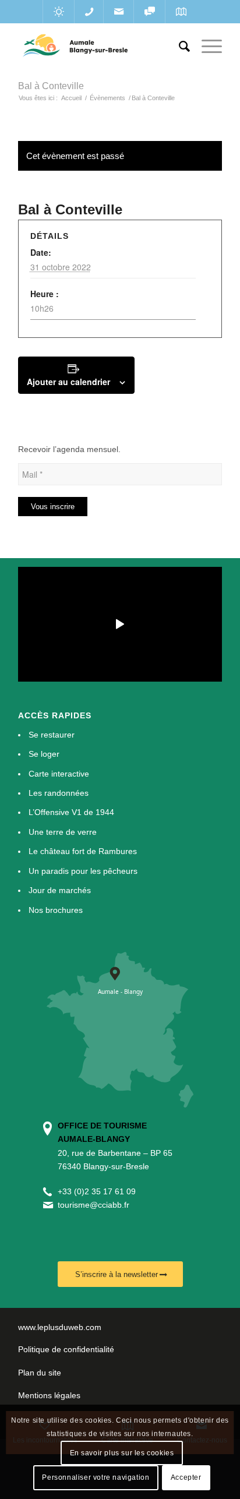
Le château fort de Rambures (83, 851)
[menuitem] (178, 46)
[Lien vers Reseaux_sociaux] (149, 11)
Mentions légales (49, 1395)
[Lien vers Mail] (118, 11)
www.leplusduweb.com (59, 1327)
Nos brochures (56, 910)
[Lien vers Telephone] (89, 11)
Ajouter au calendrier (68, 381)
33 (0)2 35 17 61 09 (99, 1191)
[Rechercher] (178, 46)
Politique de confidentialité (66, 1349)
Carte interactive (59, 773)
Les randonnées (59, 793)
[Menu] (206, 46)
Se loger (44, 754)
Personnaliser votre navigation (95, 1477)
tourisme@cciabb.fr (93, 1204)
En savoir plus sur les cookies (122, 1453)
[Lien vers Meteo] (59, 11)
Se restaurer (52, 734)
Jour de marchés (60, 890)
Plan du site (39, 1372)
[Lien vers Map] (181, 11)
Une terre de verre (63, 832)
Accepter (186, 1477)
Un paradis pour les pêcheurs (83, 871)
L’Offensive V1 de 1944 (71, 812)
